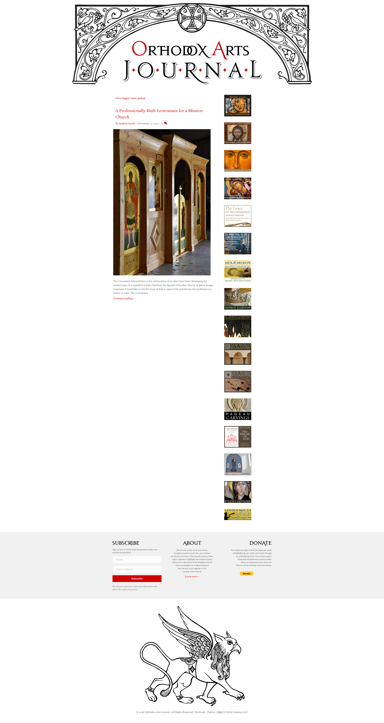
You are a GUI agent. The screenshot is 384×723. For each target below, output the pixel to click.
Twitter (211, 712)
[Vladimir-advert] (237, 133)
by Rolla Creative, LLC (232, 712)
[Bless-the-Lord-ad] (237, 326)
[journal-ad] (237, 409)
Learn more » (192, 576)
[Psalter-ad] (237, 436)
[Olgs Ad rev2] (237, 105)
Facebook (200, 712)
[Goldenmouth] (237, 514)
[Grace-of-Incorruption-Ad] (237, 216)
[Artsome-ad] (237, 492)
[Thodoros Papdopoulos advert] (237, 188)
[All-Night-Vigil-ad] (237, 243)
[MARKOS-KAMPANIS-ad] (237, 298)
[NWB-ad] (237, 354)
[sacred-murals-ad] (237, 464)
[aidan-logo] (237, 160)
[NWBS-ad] (237, 381)
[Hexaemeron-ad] (237, 271)
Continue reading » (123, 298)
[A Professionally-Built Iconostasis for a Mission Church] (162, 202)
